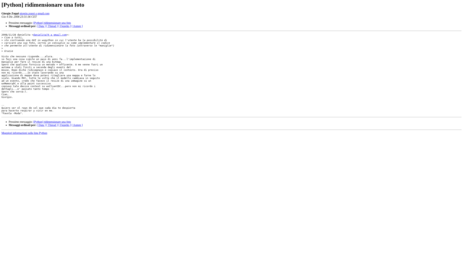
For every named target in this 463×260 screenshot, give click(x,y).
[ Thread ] (52, 26)
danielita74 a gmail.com (50, 34)
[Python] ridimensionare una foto (52, 22)
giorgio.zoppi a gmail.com (34, 13)
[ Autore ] (77, 26)
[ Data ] (41, 26)
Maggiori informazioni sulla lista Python (24, 133)
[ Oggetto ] (64, 26)
